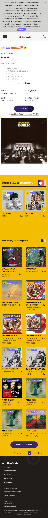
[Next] (44, 210)
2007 (8, 48)
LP (25, 48)
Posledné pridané (10, 470)
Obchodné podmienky (15, 511)
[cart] (44, 36)
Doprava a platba (24, 515)
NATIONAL (8, 53)
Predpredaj (8, 482)
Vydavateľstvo (9, 495)
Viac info (21, 30)
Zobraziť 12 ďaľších (24, 445)
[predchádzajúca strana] (14, 453)
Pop (3, 47)
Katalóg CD (8, 474)
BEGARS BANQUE (17, 48)
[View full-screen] (43, 121)
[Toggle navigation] (5, 36)
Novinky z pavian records (13, 491)
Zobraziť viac (24, 83)
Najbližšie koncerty (10, 506)
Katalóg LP (8, 478)
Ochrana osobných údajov (27, 513)
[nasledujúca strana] (45, 453)
